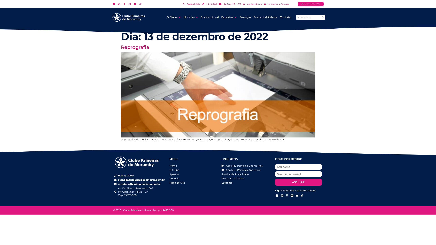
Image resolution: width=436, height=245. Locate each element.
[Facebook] (277, 196)
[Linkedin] (282, 196)
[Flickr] (292, 196)
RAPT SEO (168, 210)
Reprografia (135, 47)
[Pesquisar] (322, 17)
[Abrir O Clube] (179, 17)
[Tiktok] (302, 196)
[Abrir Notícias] (197, 17)
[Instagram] (287, 196)
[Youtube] (297, 196)
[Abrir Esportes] (235, 17)
